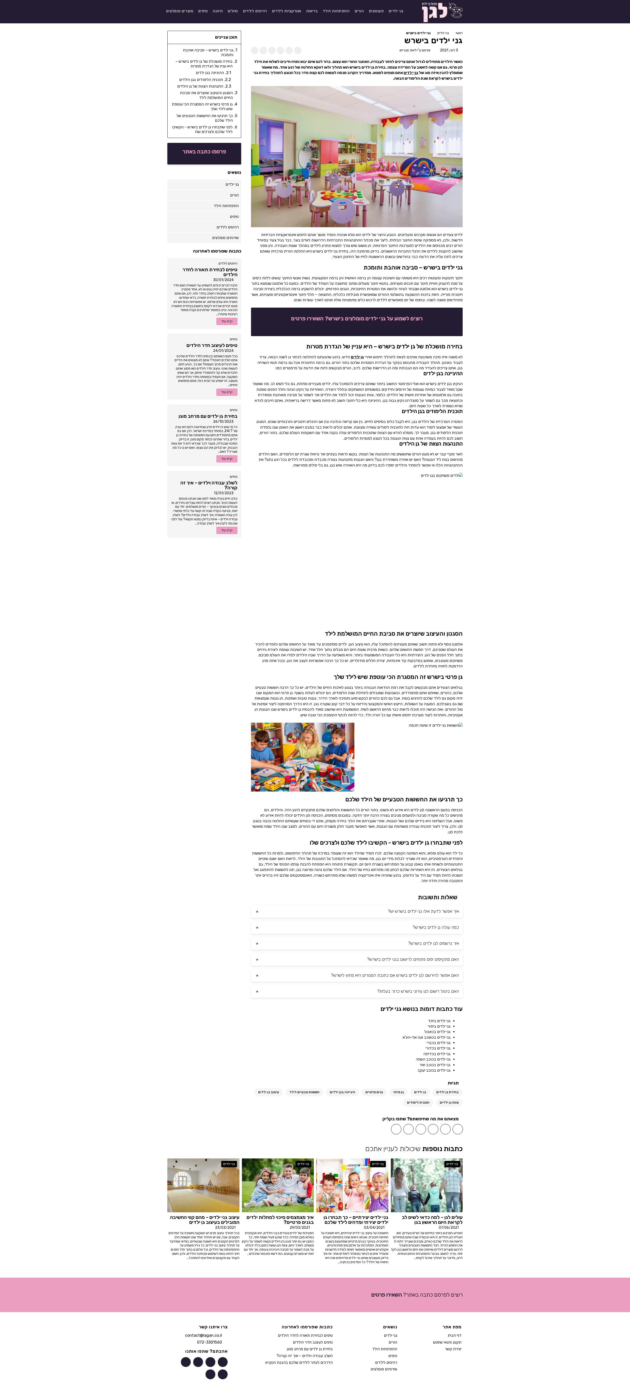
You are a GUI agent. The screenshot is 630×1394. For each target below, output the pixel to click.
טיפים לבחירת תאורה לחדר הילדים (305, 1335)
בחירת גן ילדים (447, 1092)
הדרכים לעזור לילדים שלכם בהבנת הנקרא (299, 1362)
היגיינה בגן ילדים (342, 1092)
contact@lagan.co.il (203, 1335)
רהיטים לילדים (228, 263)
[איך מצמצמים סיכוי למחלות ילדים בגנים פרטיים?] (278, 1185)
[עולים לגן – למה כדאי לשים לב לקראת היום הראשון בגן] (427, 1185)
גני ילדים (443, 33)
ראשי (459, 33)
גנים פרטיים (374, 1092)
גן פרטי (398, 1092)
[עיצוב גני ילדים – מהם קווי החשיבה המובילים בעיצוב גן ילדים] (203, 1185)
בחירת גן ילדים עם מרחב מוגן (310, 1349)
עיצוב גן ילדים (268, 1092)
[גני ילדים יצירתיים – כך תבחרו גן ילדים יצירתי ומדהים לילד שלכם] (352, 1185)
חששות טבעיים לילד (304, 1092)
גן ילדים (357, 357)
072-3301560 (209, 1342)
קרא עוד (227, 321)
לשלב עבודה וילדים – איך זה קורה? (305, 1355)
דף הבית (454, 1335)
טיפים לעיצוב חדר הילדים (313, 1342)
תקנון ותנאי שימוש (447, 1342)
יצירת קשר (453, 1349)
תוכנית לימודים (418, 1102)
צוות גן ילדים (449, 1102)
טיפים (233, 339)
